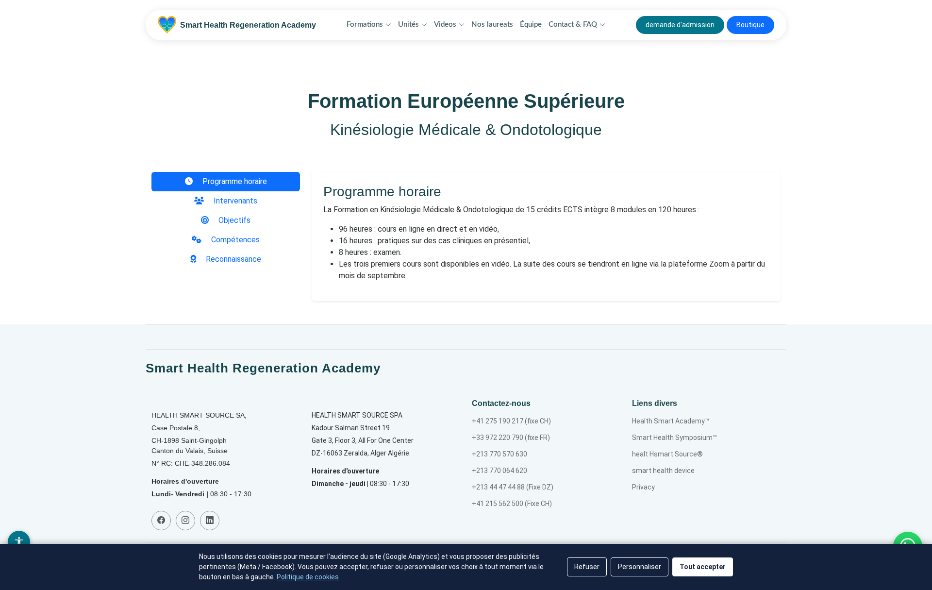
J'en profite (466, 357)
